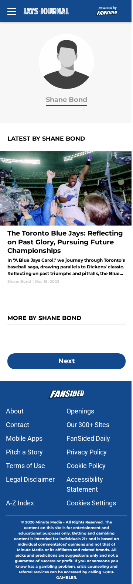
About (15, 411)
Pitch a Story (24, 452)
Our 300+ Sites (87, 425)
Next (66, 361)
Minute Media (48, 522)
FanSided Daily (88, 438)
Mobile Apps (24, 438)
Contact (17, 425)
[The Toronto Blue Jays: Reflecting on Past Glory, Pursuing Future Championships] (66, 217)
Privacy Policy (86, 452)
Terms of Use (25, 466)
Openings (80, 411)
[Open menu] (11, 11)
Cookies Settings (91, 503)
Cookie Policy (86, 466)
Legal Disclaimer (30, 479)
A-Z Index (20, 503)
